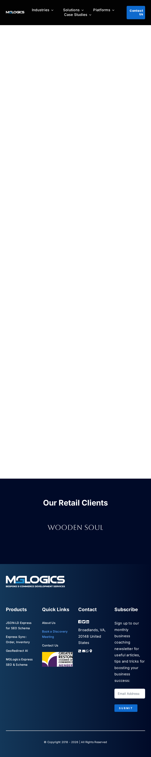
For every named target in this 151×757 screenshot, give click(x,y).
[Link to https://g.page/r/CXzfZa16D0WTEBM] (92, 651)
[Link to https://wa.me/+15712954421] (86, 651)
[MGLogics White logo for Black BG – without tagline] (15, 13)
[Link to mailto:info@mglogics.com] (82, 651)
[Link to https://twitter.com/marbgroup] (82, 621)
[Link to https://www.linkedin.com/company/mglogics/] (90, 621)
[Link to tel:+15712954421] (78, 651)
